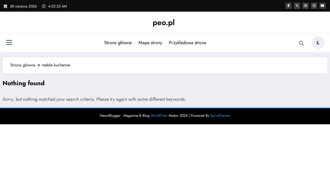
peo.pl (164, 22)
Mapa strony (150, 42)
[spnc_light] (318, 42)
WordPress (159, 115)
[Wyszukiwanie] (301, 43)
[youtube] (322, 6)
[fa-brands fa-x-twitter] (297, 6)
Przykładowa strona (187, 42)
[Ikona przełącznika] (9, 43)
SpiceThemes (220, 115)
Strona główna (118, 42)
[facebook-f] (288, 6)
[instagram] (314, 6)
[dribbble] (305, 6)
